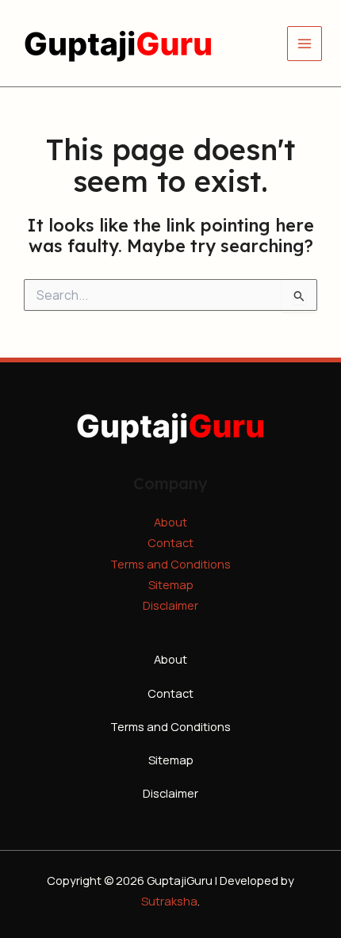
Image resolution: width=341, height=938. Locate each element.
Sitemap (170, 584)
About (170, 522)
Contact (170, 542)
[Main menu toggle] (304, 43)
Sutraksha (169, 901)
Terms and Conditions (170, 564)
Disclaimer (170, 605)
